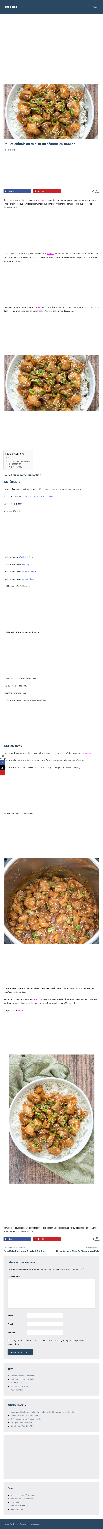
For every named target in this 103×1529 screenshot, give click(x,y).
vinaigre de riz (28, 579)
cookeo (41, 200)
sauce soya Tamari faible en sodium (38, 496)
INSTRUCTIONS (16, 467)
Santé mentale (17, 1389)
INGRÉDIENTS (16, 464)
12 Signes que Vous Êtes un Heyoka (26, 1419)
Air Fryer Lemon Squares (21, 1422)
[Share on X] (2, 767)
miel (22, 503)
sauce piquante (29, 571)
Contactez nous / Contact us (23, 1375)
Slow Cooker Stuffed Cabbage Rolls (26, 1415)
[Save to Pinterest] (2, 772)
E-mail (11, 1324)
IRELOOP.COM (10, 150)
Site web (11, 1332)
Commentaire (14, 1276)
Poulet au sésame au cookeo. (18, 461)
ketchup (25, 564)
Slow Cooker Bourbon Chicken (24, 1426)
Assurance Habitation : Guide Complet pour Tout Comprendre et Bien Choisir (44, 1412)
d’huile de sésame (27, 557)
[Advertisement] (51, 50)
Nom (10, 1315)
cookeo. (87, 753)
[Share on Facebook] (2, 762)
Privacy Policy (16, 1382)
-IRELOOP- (12, 7)
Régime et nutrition (19, 1386)
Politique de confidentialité (23, 1379)
